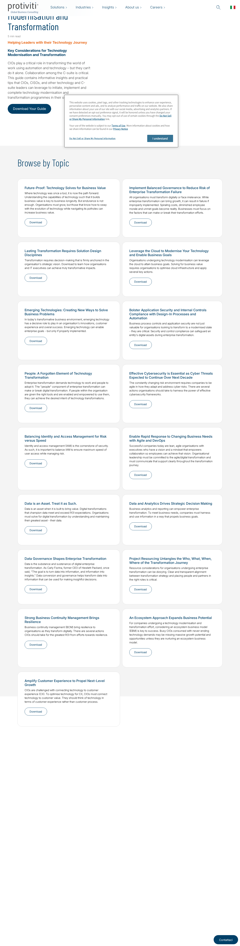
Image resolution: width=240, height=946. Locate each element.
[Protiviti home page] (26, 905)
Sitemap (90, 900)
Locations (69, 930)
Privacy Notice (120, 128)
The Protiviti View (22, 770)
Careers (68, 910)
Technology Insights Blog (27, 766)
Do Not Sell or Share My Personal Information (92, 138)
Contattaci (226, 940)
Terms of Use (118, 125)
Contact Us (70, 920)
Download (36, 277)
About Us (69, 900)
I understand (160, 138)
